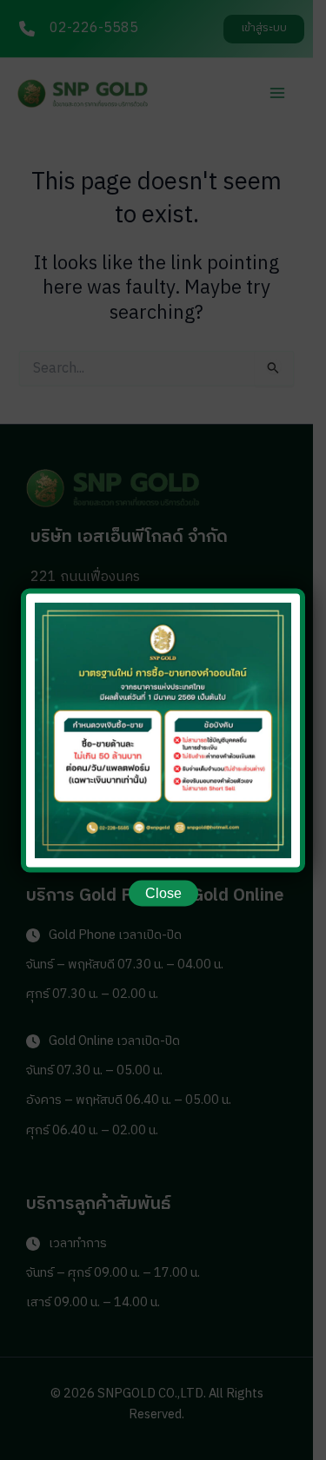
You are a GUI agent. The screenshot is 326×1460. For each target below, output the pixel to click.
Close (163, 892)
